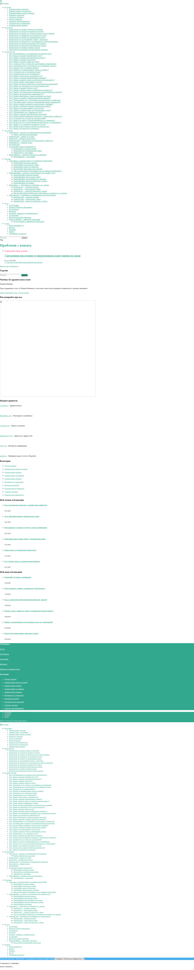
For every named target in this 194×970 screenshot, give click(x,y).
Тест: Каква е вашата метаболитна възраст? (27, 58)
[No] (85, 959)
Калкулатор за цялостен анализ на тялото (26, 31)
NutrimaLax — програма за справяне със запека (29, 185)
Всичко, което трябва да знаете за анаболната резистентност (28, 611)
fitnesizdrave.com (6, 436)
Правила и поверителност (10, 669)
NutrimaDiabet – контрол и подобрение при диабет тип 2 (32, 173)
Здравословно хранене (19, 9)
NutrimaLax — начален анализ (26, 187)
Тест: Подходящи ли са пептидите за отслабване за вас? (32, 66)
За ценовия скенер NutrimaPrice (22, 147)
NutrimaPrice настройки (23, 153)
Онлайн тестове (9, 52)
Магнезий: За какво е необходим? (17, 577)
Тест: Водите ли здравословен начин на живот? (29, 70)
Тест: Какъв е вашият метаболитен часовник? (28, 114)
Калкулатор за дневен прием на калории (26, 29)
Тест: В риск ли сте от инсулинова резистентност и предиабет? (35, 122)
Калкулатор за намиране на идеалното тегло (27, 36)
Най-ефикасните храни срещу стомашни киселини (24, 539)
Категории (7, 7)
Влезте (12, 228)
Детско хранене (15, 19)
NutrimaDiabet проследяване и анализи (29, 179)
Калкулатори (8, 27)
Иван (7, 260)
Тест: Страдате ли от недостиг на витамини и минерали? (32, 64)
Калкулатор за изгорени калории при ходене (27, 44)
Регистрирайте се (16, 226)
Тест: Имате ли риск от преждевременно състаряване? (32, 120)
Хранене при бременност (19, 21)
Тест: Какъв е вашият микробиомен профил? (27, 78)
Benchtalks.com (5, 416)
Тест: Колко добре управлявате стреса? (25, 82)
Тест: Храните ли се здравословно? (24, 68)
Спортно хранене (16, 17)
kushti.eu (3, 456)
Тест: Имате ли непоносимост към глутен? (26, 108)
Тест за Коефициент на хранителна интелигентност (30, 54)
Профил (12, 230)
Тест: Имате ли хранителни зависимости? (26, 94)
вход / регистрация (21, 293)
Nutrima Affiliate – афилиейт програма (24, 219)
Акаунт (12, 232)
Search (24, 238)
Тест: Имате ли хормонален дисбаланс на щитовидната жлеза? (35, 92)
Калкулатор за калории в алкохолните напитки (28, 50)
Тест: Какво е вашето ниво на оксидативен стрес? (30, 110)
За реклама (14, 215)
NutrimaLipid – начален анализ (26, 197)
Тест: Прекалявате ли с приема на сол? (25, 112)
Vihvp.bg (3, 446)
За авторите (14, 209)
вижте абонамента (7, 293)
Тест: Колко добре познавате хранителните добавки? (31, 104)
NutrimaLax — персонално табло (27, 189)
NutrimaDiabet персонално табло (27, 177)
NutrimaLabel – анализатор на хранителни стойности (31, 141)
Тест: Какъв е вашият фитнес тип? (23, 88)
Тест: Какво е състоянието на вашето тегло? (27, 124)
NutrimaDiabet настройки (23, 183)
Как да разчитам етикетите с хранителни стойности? (25, 505)
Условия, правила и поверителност (23, 213)
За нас (6, 203)
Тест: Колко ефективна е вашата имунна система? (30, 96)
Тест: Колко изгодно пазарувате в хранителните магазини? (33, 84)
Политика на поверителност (73, 959)
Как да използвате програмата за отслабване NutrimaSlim (37, 171)
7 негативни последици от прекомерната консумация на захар (42, 255)
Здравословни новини (18, 25)
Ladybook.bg (5, 426)
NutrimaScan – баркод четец (20, 143)
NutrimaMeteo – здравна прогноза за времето (28, 155)
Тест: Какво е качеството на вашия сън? (25, 76)
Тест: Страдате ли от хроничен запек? (25, 72)
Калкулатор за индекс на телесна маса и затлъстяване (31, 33)
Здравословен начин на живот (21, 13)
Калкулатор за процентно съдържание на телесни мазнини (33, 42)
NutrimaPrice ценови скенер (25, 149)
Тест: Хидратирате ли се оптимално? (24, 74)
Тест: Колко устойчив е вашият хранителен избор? (30, 106)
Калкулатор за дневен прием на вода (24, 48)
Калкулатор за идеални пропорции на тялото (27, 46)
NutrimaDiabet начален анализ (26, 175)
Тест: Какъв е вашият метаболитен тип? (25, 56)
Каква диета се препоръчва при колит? (20, 550)
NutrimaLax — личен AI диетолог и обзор (30, 191)
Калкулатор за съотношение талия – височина (28, 40)
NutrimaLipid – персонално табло (27, 199)
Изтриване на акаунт (17, 234)
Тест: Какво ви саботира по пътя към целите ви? (29, 86)
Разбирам (58, 959)
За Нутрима (14, 205)
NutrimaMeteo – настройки (24, 157)
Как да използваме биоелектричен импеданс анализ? (25, 600)
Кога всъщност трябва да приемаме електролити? (24, 588)
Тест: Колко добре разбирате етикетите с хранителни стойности (35, 116)
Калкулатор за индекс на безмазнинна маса (27, 38)
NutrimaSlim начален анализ (25, 163)
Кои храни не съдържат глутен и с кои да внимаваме (25, 528)
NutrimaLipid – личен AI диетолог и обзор (30, 201)
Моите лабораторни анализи (25, 135)
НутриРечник (14, 145)
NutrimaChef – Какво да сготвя (21, 137)
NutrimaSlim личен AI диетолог (26, 167)
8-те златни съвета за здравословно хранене (22, 561)
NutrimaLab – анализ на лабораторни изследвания (30, 133)
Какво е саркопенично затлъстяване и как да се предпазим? (28, 622)
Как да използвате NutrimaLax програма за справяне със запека (40, 193)
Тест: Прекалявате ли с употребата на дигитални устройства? (35, 100)
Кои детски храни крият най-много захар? (21, 633)
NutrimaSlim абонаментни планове (27, 169)
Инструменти (8, 131)
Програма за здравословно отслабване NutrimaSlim (30, 161)
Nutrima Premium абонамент (20, 207)
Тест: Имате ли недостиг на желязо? (24, 129)
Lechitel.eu (4, 406)
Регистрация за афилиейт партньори (28, 222)
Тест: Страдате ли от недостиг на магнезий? (27, 118)
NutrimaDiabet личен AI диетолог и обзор (30, 181)
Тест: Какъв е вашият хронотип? (22, 60)
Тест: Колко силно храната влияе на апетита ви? (29, 126)
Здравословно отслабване (20, 11)
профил (7, 224)
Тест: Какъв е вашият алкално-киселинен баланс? (30, 98)
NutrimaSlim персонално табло (26, 165)
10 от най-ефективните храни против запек (21, 516)
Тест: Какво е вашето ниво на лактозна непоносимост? (32, 80)
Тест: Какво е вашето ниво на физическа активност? (31, 90)
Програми (7, 159)
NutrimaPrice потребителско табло (27, 151)
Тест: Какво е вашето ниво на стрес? (24, 62)
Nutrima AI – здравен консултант (22, 139)
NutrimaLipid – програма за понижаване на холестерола (32, 195)
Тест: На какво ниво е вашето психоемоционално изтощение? (35, 102)
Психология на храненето (19, 23)
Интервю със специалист (14, 482)
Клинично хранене (16, 15)
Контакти (12, 211)
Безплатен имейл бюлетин (20, 217)
